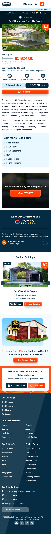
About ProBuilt (7, 448)
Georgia (5, 429)
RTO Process (31, 481)
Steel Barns (6, 410)
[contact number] (42, 4)
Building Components (34, 448)
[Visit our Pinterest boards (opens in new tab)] (32, 523)
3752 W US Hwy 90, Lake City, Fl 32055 (20, 491)
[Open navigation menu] (47, 4)
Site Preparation (32, 456)
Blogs (4, 465)
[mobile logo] (6, 4)
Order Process (31, 460)
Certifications (31, 469)
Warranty (29, 473)
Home (7, 13)
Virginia (29, 425)
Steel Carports (7, 406)
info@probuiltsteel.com (14, 504)
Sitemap (36, 519)
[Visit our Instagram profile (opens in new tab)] (27, 523)
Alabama (29, 429)
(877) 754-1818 (11, 500)
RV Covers (13, 13)
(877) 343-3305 (11, 495)
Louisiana (29, 433)
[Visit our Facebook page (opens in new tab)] (22, 523)
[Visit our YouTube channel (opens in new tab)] (16, 523)
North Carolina (7, 433)
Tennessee (6, 437)
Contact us (6, 469)
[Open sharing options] (4, 47)
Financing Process (33, 477)
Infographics (7, 473)
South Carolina (31, 437)
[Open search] (36, 4)
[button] (25, 222)
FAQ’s (4, 460)
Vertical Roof (22, 13)
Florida (4, 425)
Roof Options (31, 452)
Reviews (5, 456)
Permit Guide (31, 465)
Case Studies (7, 477)
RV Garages (6, 414)
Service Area (7, 452)
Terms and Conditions (24, 519)
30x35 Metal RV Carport (25, 291)
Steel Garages (7, 402)
